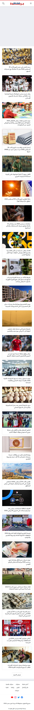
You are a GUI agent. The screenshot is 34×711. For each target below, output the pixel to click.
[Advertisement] (17, 25)
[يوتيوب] (12, 697)
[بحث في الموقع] (3, 3)
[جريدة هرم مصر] (17, 3)
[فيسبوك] (21, 697)
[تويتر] (18, 697)
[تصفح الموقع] (31, 3)
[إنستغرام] (15, 697)
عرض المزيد (17, 675)
